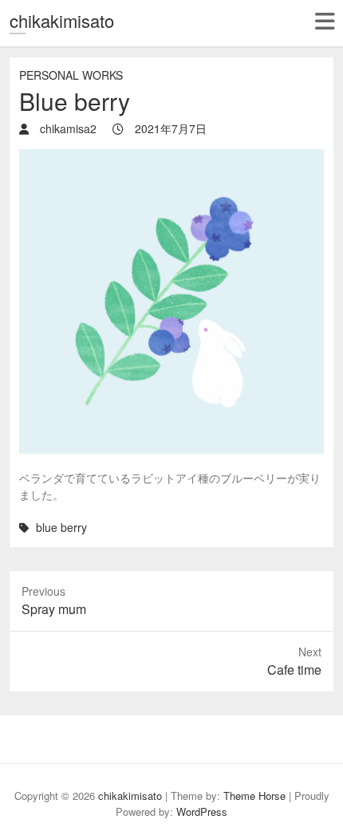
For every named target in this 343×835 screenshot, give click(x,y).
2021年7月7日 (169, 128)
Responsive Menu (324, 21)
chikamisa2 (67, 128)
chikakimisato (62, 20)
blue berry (61, 527)
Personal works (71, 75)
